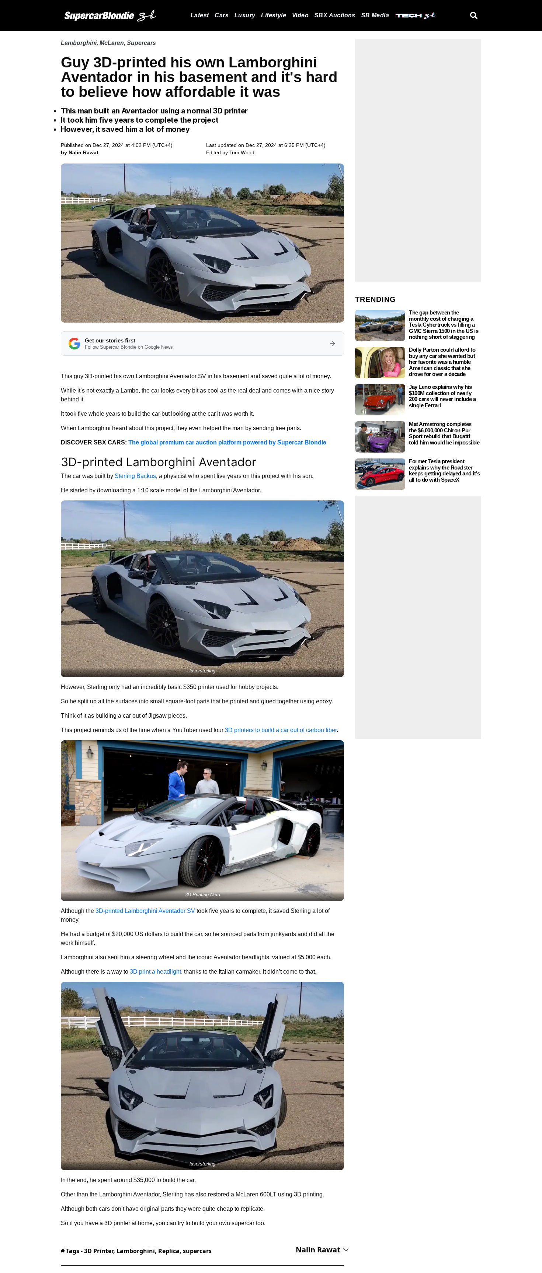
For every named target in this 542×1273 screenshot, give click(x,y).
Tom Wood (241, 152)
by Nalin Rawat (79, 152)
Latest (200, 15)
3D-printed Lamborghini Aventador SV (145, 911)
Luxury (244, 15)
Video (300, 15)
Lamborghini (79, 43)
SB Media (375, 15)
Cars (222, 15)
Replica (169, 1251)
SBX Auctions (335, 15)
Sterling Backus (135, 476)
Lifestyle (273, 15)
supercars (197, 1251)
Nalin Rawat (318, 1250)
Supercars (141, 43)
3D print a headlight (155, 971)
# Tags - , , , (136, 1251)
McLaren (112, 43)
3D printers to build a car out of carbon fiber (281, 730)
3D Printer (98, 1251)
